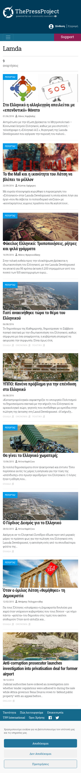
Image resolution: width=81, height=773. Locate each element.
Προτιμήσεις (40, 764)
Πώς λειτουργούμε (31, 712)
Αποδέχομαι (40, 743)
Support (67, 36)
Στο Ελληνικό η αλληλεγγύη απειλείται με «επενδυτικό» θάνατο (39, 107)
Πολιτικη (37, 345)
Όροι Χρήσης (37, 717)
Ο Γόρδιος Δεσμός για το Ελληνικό (32, 522)
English (7, 700)
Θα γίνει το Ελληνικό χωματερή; (30, 455)
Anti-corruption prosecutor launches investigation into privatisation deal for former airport (40, 668)
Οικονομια (21, 345)
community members (43, 16)
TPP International (14, 717)
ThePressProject (37, 11)
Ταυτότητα (9, 712)
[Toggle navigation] (8, 37)
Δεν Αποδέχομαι (40, 754)
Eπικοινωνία (55, 712)
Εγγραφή (73, 26)
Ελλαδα (7, 345)
